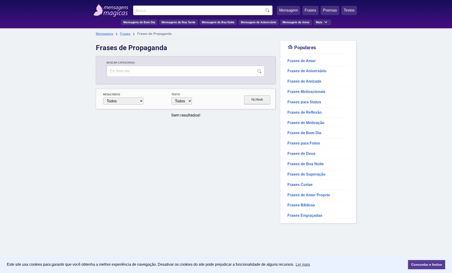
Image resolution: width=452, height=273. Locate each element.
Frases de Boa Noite (305, 164)
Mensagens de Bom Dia (139, 22)
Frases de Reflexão (304, 112)
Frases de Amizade (304, 81)
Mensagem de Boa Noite (218, 22)
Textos (349, 10)
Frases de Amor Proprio (308, 195)
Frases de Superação (306, 174)
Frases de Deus (301, 154)
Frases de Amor (301, 61)
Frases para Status (304, 102)
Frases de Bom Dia (304, 133)
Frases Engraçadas (304, 215)
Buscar (267, 10)
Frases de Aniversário (307, 71)
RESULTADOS (111, 94)
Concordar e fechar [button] (426, 264)
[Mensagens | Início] (112, 8)
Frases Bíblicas (301, 205)
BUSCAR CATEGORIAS (121, 62)
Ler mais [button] (303, 264)
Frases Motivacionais (306, 92)
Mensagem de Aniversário (258, 22)
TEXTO (175, 94)
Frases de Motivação (305, 123)
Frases (310, 10)
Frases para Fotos (303, 143)
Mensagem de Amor (296, 22)
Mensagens (104, 34)
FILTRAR (257, 99)
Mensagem (288, 10)
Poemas (330, 10)
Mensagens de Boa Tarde (178, 22)
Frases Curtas (300, 185)
